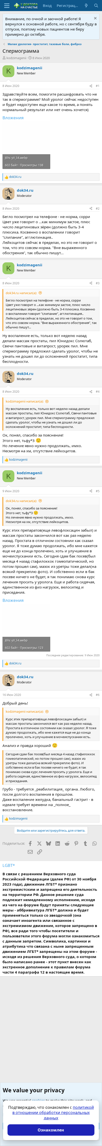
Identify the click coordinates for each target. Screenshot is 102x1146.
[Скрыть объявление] (95, 18)
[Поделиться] (91, 86)
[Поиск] (96, 5)
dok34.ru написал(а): (21, 293)
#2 (98, 208)
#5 (98, 491)
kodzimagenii (16, 58)
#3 (98, 283)
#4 (98, 391)
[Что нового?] (86, 5)
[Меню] (7, 6)
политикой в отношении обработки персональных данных (53, 1113)
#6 (98, 695)
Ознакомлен (51, 1130)
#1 (98, 86)
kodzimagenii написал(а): (25, 401)
